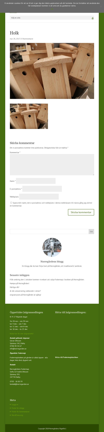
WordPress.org (17, 415)
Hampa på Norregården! (19, 283)
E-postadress (16, 189)
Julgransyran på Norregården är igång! (25, 295)
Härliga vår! (14, 287)
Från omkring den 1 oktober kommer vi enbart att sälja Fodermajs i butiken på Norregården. (47, 279)
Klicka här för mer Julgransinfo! (21, 333)
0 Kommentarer (27, 39)
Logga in (15, 404)
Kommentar (15, 152)
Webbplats (14, 197)
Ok (52, 9)
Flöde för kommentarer (21, 411)
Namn (12, 181)
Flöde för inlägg (18, 408)
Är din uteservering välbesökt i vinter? (25, 291)
